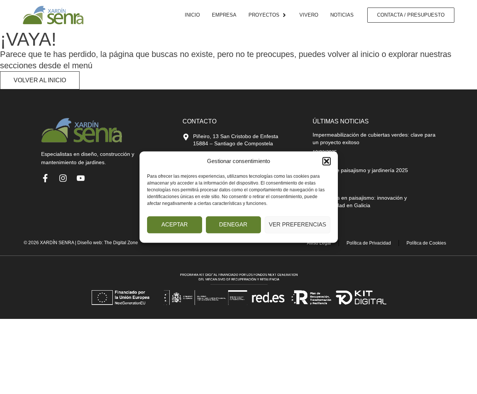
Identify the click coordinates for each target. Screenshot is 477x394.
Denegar (233, 224)
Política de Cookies (426, 243)
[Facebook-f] (45, 178)
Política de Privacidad (369, 243)
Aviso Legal (319, 243)
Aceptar (174, 224)
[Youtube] (81, 178)
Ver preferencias (297, 224)
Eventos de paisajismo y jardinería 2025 (360, 170)
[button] (326, 161)
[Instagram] (63, 178)
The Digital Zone (121, 242)
